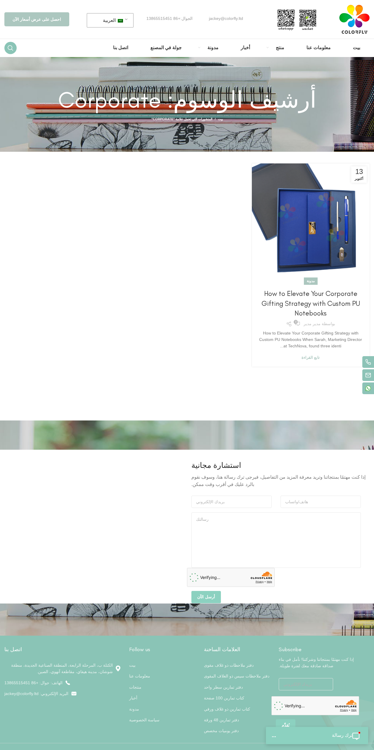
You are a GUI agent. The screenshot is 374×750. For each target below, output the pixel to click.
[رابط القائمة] (62, 683)
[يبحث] (10, 48)
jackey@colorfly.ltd (226, 18)
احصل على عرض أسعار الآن (37, 19)
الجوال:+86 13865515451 (169, 18)
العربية (110, 20)
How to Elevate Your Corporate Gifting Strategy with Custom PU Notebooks (311, 303)
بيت (220, 119)
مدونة (311, 281)
